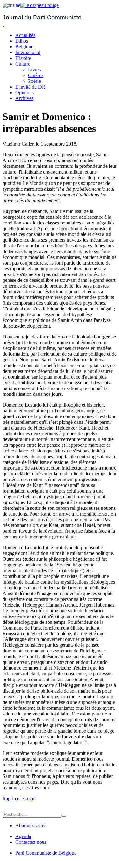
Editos (21, 41)
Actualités (25, 35)
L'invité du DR (30, 86)
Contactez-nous (30, 842)
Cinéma (35, 75)
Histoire (23, 58)
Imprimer (12, 798)
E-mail (29, 798)
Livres (34, 69)
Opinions (24, 92)
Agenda (23, 836)
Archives (24, 98)
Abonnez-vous (30, 825)
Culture (22, 64)
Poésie (34, 81)
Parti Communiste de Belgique (45, 853)
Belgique (24, 46)
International (27, 52)
